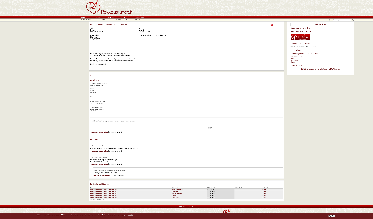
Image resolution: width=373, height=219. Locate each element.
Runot (83, 17)
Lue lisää (130, 215)
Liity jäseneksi (86, 20)
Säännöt (102, 20)
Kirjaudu (94, 132)
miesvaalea (104, 157)
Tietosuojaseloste (119, 20)
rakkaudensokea (177, 189)
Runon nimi (175, 187)
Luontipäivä (210, 187)
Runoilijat (97, 17)
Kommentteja (238, 187)
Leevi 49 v (294, 58)
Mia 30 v (293, 62)
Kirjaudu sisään (320, 24)
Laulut (123, 17)
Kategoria (265, 187)
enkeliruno (175, 198)
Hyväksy (331, 216)
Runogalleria (138, 17)
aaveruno (175, 196)
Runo (209, 128)
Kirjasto (137, 20)
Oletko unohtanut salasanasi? (301, 31)
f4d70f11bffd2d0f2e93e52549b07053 (114, 170)
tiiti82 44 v (294, 60)
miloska (298, 50)
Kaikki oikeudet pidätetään (127, 121)
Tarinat (111, 17)
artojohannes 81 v (297, 57)
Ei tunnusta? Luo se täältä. (300, 28)
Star (103, 145)
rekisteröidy (103, 132)
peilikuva (175, 192)
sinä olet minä (177, 194)
